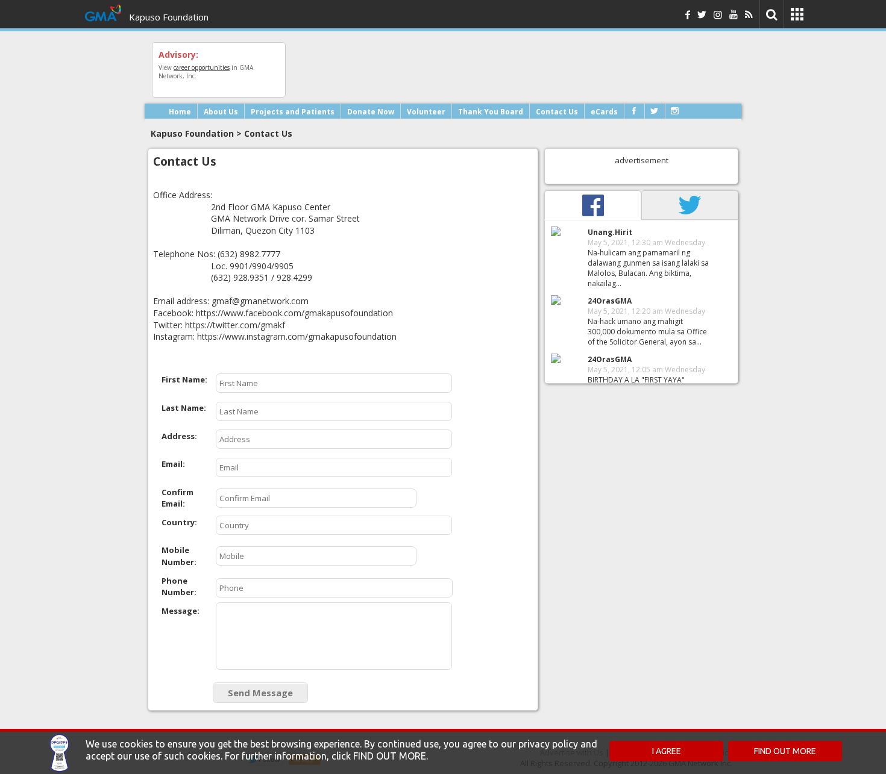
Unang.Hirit (610, 232)
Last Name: (184, 407)
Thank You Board (490, 112)
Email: (173, 463)
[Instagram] (674, 111)
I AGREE (666, 751)
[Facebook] (633, 111)
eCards (604, 112)
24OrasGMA (610, 301)
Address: (179, 436)
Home (180, 112)
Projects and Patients (293, 112)
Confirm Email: (177, 498)
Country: (179, 522)
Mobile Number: (179, 556)
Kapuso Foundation (169, 17)
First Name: (184, 379)
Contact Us (557, 112)
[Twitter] (654, 111)
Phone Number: (179, 586)
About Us (221, 112)
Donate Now (370, 112)
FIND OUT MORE (785, 751)
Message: (181, 610)
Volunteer (426, 112)
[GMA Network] (103, 22)
